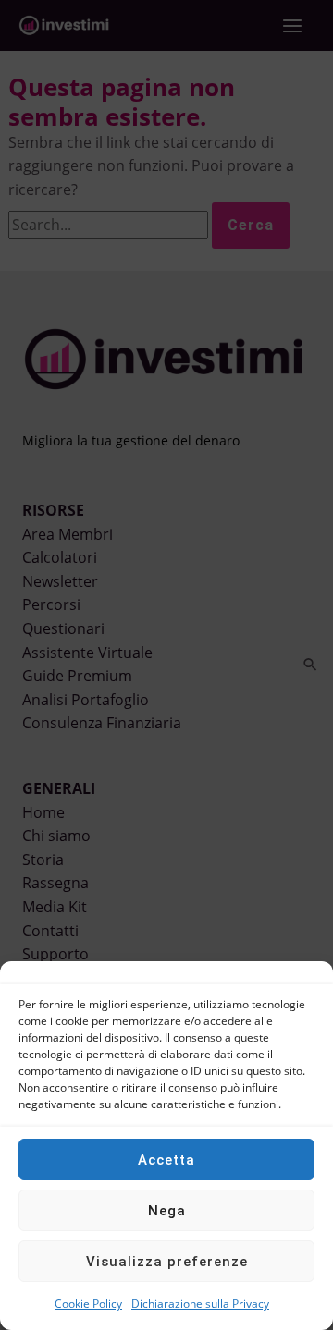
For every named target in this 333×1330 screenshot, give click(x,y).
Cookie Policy (88, 1304)
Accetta (166, 1160)
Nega (167, 1210)
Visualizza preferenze (167, 1261)
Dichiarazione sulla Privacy (200, 1304)
